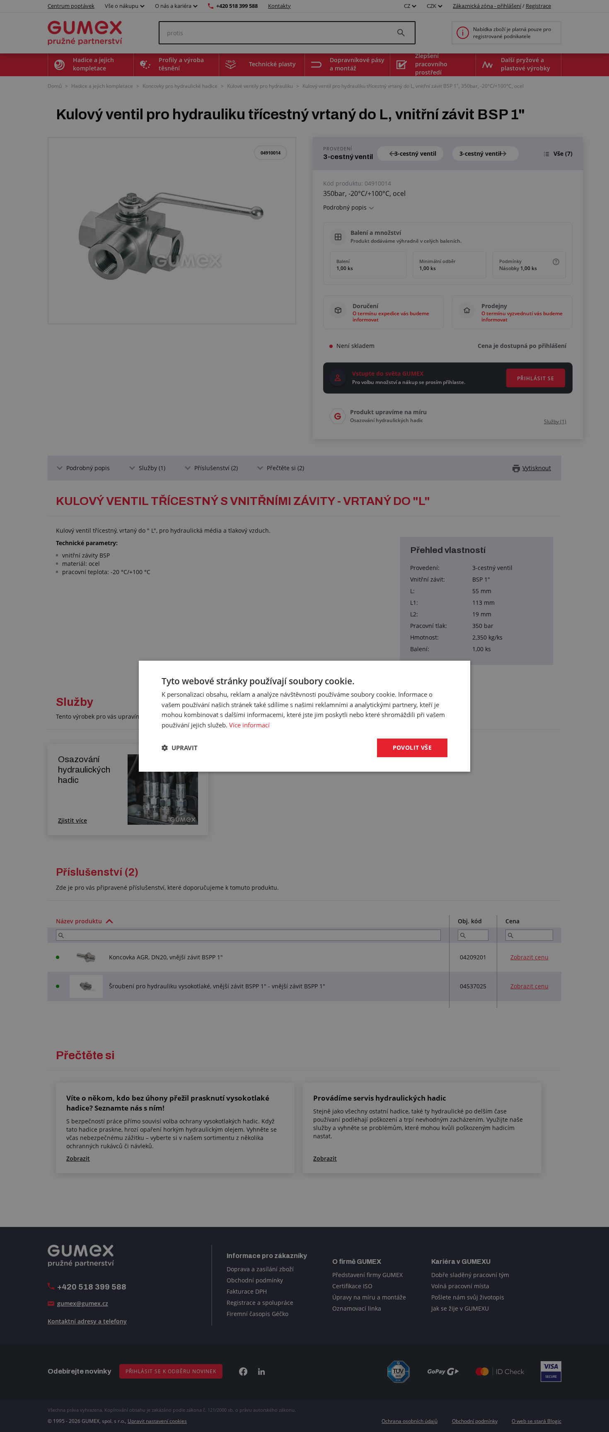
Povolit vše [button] (412, 747)
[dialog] (304, 715)
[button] (180, 747)
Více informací (249, 725)
